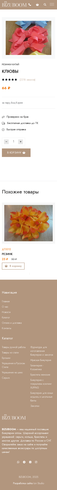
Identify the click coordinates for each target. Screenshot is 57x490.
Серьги (6, 378)
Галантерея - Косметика (36, 367)
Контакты (6, 328)
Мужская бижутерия (40, 360)
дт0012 (6, 249)
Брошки (6, 358)
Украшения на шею (12, 372)
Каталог (6, 317)
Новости (6, 312)
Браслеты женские (40, 374)
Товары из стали (10, 352)
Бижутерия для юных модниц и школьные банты (41, 396)
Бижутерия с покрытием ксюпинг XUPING (41, 383)
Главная (6, 301)
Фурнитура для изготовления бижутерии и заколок (41, 351)
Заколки (34, 406)
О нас (5, 307)
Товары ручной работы (14, 347)
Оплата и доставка (12, 323)
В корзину (14, 152)
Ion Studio (38, 483)
